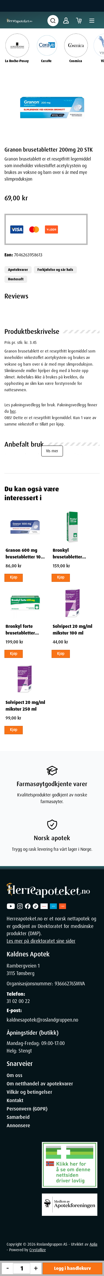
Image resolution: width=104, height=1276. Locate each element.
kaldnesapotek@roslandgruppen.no (42, 1020)
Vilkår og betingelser (29, 1092)
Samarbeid (18, 1117)
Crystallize (37, 1249)
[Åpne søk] (53, 20)
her (13, 411)
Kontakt (15, 1100)
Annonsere (18, 1125)
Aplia (93, 1244)
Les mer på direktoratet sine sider (41, 941)
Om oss (14, 1075)
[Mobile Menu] (91, 20)
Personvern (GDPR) (27, 1109)
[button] (52, 107)
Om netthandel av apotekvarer (40, 1084)
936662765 (65, 984)
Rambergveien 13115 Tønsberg (23, 969)
